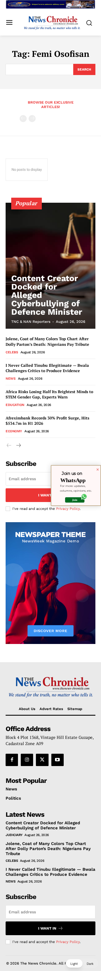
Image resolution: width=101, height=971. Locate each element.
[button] (82, 963)
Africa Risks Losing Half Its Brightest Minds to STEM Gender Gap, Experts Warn (49, 394)
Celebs (12, 352)
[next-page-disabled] (32, 118)
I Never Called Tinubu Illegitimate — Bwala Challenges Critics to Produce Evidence (47, 368)
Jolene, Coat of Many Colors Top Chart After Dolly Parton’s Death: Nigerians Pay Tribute (47, 341)
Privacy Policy (68, 508)
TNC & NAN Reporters (30, 321)
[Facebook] (12, 760)
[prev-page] (23, 118)
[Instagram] (27, 760)
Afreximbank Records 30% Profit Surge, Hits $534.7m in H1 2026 (47, 420)
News (10, 379)
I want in (47, 495)
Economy (14, 431)
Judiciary (14, 835)
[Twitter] (42, 760)
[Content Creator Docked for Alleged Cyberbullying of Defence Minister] (50, 266)
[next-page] (18, 445)
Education (15, 405)
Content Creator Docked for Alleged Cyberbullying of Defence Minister (43, 825)
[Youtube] (57, 760)
